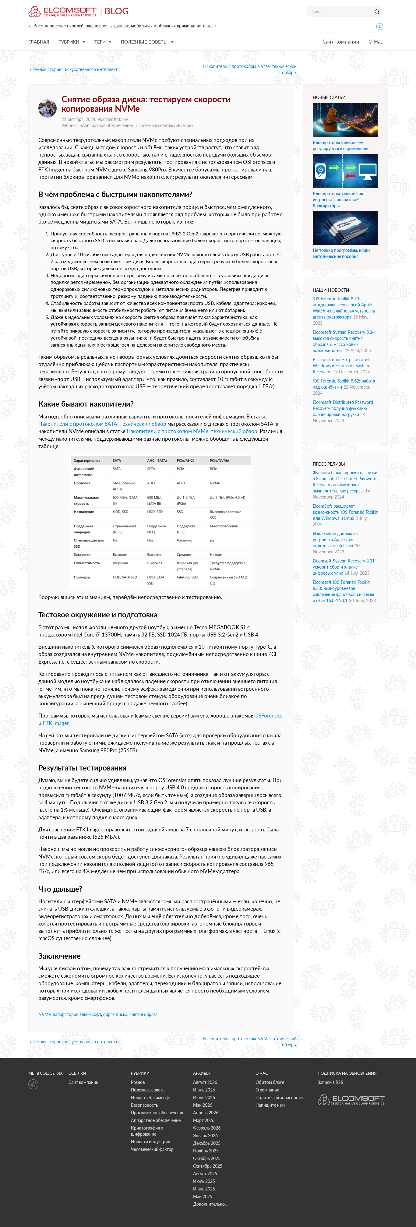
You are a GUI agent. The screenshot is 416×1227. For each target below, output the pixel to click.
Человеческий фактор (152, 1149)
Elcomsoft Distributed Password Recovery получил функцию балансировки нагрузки (343, 408)
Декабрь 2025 (206, 1143)
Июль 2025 (204, 1181)
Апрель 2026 (205, 1112)
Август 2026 (205, 1082)
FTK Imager (56, 723)
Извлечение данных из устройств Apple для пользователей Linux (335, 539)
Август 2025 (205, 1173)
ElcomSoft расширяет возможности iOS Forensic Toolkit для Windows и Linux (345, 512)
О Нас (375, 41)
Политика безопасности (279, 1097)
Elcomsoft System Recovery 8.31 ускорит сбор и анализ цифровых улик (344, 567)
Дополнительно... (210, 1204)
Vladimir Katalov (112, 119)
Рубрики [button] (68, 41)
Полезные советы (154, 125)
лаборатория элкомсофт (77, 1014)
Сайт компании (341, 41)
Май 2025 (202, 1196)
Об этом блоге (270, 1082)
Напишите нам (270, 1105)
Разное (184, 125)
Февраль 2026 (206, 1127)
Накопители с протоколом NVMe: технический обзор (192, 431)
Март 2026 (203, 1120)
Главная (38, 41)
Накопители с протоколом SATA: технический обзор (102, 424)
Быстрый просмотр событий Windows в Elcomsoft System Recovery (341, 365)
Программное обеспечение (157, 1112)
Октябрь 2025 (206, 1158)
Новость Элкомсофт (151, 1097)
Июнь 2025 (204, 1188)
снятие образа (143, 1014)
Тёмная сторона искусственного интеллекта (76, 69)
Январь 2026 (205, 1135)
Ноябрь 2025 (206, 1150)
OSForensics (268, 715)
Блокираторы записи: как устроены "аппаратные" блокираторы (338, 199)
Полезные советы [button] (144, 41)
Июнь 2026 (204, 1097)
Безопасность (144, 1105)
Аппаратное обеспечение (107, 125)
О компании (267, 1089)
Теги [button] (100, 41)
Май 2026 (202, 1105)
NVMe (44, 1014)
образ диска (115, 1014)
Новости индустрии (150, 1141)
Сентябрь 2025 (207, 1166)
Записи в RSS (330, 1082)
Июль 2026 (204, 1089)
